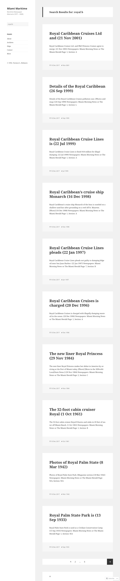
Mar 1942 (66, 494)
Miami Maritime (17, 8)
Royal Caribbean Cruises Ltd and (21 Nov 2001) (75, 35)
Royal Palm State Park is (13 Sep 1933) (75, 517)
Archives (10, 42)
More (9, 54)
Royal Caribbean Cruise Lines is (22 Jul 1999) (76, 141)
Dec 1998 (66, 227)
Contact (9, 50)
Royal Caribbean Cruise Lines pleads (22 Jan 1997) (76, 250)
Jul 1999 (65, 171)
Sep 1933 (66, 547)
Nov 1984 (66, 388)
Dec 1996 (66, 333)
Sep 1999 (66, 118)
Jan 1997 (66, 280)
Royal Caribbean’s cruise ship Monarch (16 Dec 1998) (76, 194)
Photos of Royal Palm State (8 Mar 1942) (76, 464)
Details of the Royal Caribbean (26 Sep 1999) (77, 88)
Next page (110, 562)
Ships (9, 46)
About (9, 39)
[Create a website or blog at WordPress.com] (50, 576)
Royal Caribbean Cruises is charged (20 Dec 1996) (74, 303)
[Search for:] (17, 24)
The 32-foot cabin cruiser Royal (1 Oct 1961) (72, 411)
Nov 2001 (66, 65)
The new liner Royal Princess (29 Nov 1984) (76, 356)
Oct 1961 (66, 441)
